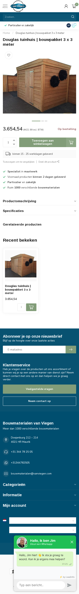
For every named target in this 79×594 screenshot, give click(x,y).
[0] (74, 6)
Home (6, 33)
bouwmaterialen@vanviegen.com (31, 473)
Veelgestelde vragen (39, 389)
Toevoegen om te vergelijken (19, 161)
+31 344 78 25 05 (22, 452)
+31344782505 (20, 462)
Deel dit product (48, 161)
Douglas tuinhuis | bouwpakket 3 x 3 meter (40, 33)
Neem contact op (39, 401)
